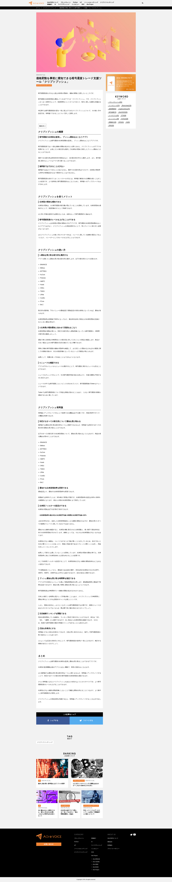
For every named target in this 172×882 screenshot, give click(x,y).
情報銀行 (49, 4)
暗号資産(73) (112, 112)
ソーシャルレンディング (91, 2)
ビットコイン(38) (114, 118)
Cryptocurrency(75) (124, 109)
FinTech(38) (124, 118)
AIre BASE (96, 867)
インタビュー (75, 4)
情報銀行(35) (112, 122)
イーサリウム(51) (114, 115)
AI (55, 4)
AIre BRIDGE (96, 859)
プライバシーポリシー (113, 848)
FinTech (75, 2)
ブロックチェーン (66, 2)
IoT (81, 2)
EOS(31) (121, 122)
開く (44, 126)
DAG (83, 4)
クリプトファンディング (107, 2)
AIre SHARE (96, 861)
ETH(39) (123, 115)
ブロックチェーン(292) (115, 102)
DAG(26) (111, 125)
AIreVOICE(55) (123, 112)
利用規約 (110, 845)
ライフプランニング (63, 4)
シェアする (54, 720)
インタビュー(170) (114, 105)
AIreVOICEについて (52, 2)
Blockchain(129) (126, 105)
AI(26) (128, 122)
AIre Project (90, 4)
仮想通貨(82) (112, 109)
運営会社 (110, 841)
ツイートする (88, 720)
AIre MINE (95, 864)
